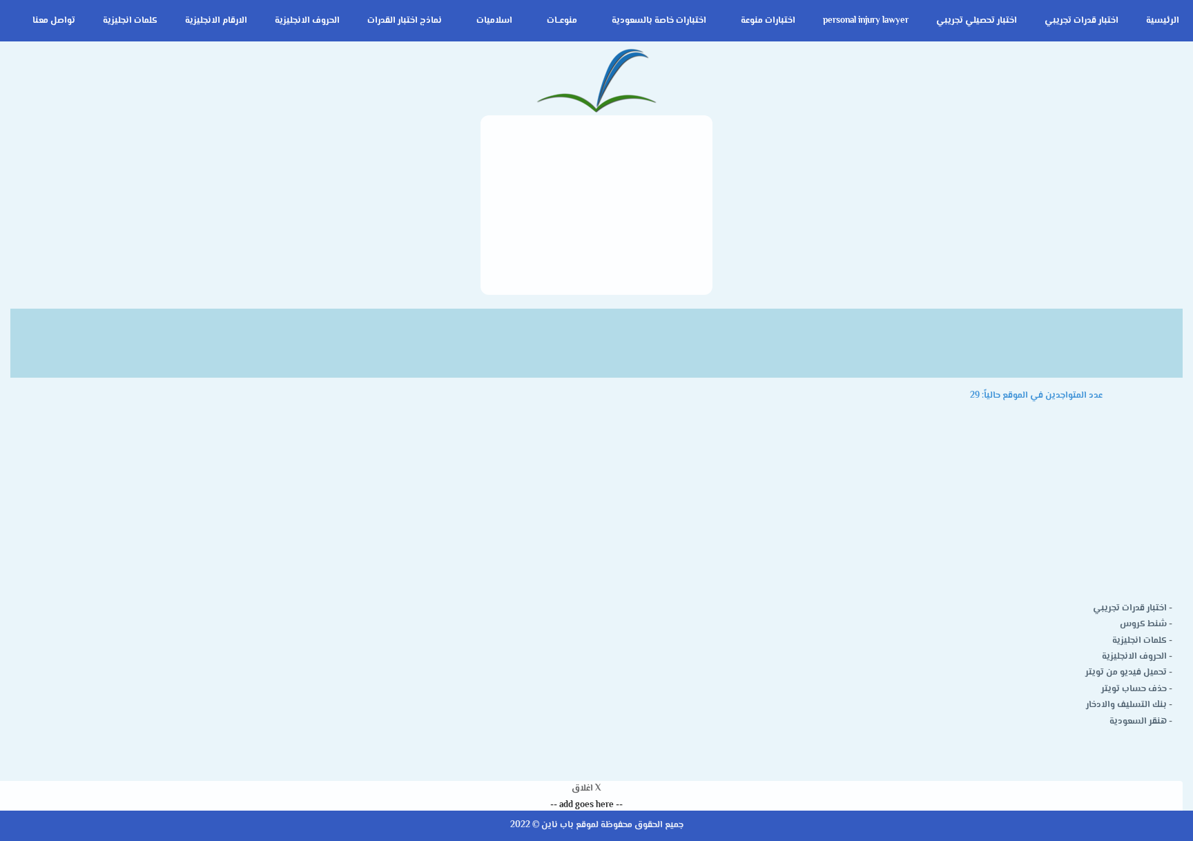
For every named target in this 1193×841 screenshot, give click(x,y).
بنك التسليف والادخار (1126, 705)
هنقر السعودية (1138, 721)
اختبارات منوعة (768, 21)
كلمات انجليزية (130, 21)
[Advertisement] (596, 205)
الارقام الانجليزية (216, 21)
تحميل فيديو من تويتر (1126, 672)
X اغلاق (586, 788)
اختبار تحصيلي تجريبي (976, 21)
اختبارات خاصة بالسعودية (659, 21)
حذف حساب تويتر (1134, 689)
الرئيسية (1162, 21)
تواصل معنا (53, 21)
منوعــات (562, 21)
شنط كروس (1143, 624)
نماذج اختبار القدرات (404, 21)
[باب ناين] (596, 81)
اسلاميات (494, 21)
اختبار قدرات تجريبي (1081, 21)
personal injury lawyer (866, 21)
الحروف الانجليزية (307, 21)
